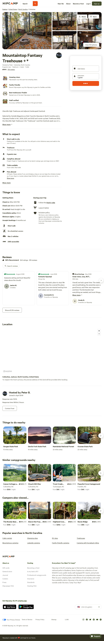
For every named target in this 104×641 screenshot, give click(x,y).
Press (4, 582)
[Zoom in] (99, 330)
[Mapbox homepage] (7, 371)
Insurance (30, 578)
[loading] (85, 83)
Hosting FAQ (31, 586)
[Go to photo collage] (27, 30)
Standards (30, 582)
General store (7, 571)
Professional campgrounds (36, 575)
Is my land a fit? (32, 571)
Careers (5, 578)
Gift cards (5, 568)
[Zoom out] (99, 333)
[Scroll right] (100, 435)
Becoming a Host (33, 568)
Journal (5, 575)
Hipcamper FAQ (8, 586)
